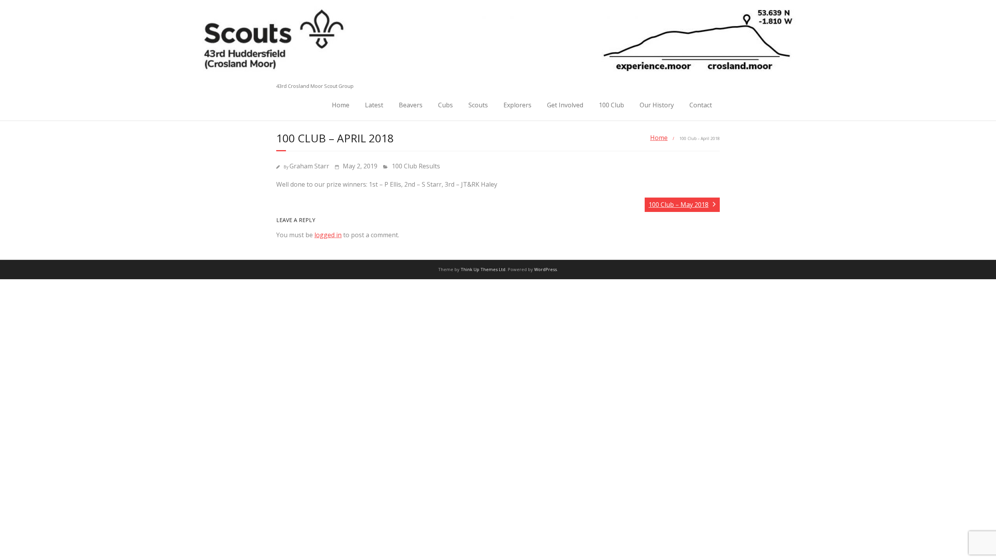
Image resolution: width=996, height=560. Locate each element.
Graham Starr (309, 166)
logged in (328, 235)
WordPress (545, 269)
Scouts (478, 105)
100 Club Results (416, 166)
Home (340, 105)
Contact (700, 105)
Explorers (517, 105)
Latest (374, 105)
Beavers (411, 105)
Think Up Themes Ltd (483, 269)
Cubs (445, 105)
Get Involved (565, 105)
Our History (657, 105)
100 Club (611, 105)
